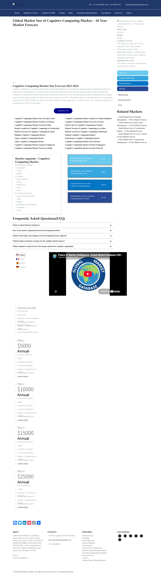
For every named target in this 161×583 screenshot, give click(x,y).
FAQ (120, 105)
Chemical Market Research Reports (94, 560)
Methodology (123, 95)
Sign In (129, 13)
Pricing (62, 13)
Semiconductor (87, 545)
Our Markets (106, 13)
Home (17, 13)
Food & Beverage (88, 540)
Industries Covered (31, 13)
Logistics (85, 558)
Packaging (85, 538)
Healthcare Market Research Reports (94, 550)
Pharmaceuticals (87, 536)
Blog (71, 13)
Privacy (15, 555)
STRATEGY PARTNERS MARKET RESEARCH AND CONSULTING (28, 543)
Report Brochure (124, 100)
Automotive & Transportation (92, 548)
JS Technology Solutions (65, 572)
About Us (118, 13)
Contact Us (63, 111)
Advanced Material (88, 543)
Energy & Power (88, 555)
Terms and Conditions (20, 558)
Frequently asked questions (87, 13)
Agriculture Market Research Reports (94, 553)
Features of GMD (48, 13)
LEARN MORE (22, 376)
